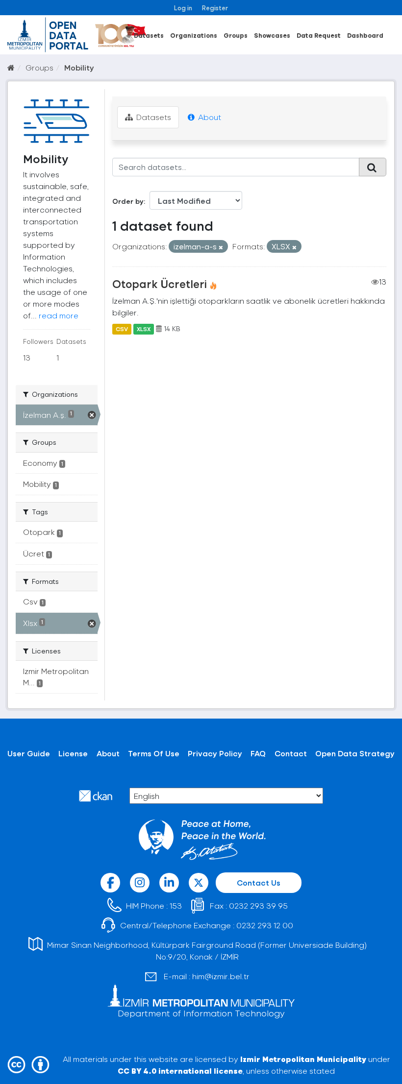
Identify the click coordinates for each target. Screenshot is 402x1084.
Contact (291, 753)
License (73, 753)
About (208, 117)
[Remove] (221, 247)
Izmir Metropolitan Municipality (303, 1059)
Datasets (149, 35)
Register (215, 7)
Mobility (79, 67)
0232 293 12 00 (264, 925)
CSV (122, 329)
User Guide (28, 753)
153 (176, 905)
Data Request (319, 35)
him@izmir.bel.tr (221, 976)
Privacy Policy (215, 753)
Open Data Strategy (355, 753)
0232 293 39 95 (258, 905)
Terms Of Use (153, 753)
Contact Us (258, 882)
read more (58, 315)
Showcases (272, 35)
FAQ (258, 753)
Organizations (193, 35)
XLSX (144, 329)
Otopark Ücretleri (159, 283)
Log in (183, 7)
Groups (236, 35)
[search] (372, 167)
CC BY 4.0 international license (180, 1070)
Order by (128, 201)
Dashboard (365, 35)
